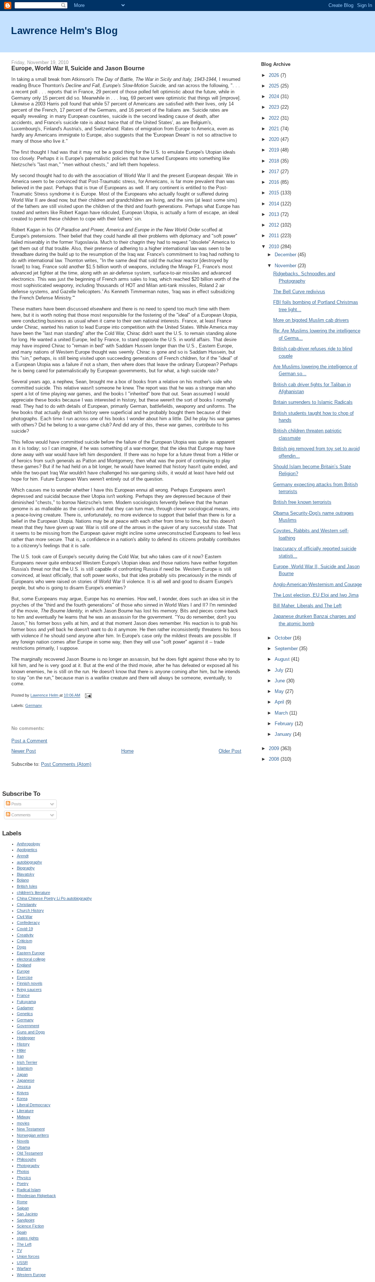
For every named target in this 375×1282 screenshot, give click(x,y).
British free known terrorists (302, 502)
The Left (24, 1244)
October (284, 638)
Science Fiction (30, 1226)
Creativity (25, 935)
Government (28, 1026)
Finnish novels (29, 983)
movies (23, 1123)
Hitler (21, 1050)
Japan (22, 1074)
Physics (24, 1177)
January (284, 734)
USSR (22, 1262)
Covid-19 (25, 929)
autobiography (29, 862)
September (287, 648)
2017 (275, 171)
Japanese (25, 1080)
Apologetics (27, 849)
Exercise (25, 977)
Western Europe (31, 1274)
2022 (275, 118)
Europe (23, 971)
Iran (20, 1056)
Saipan (23, 1208)
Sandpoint (25, 1220)
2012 (275, 225)
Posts (16, 804)
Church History (30, 910)
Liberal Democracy (34, 1105)
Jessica (24, 1086)
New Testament (31, 1129)
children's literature (33, 892)
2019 (275, 150)
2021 (275, 128)
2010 (275, 246)
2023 (275, 107)
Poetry (23, 1183)
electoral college (31, 959)
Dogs (21, 947)
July (280, 670)
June (280, 680)
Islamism (25, 1068)
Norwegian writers (33, 1135)
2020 (275, 139)
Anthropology (28, 844)
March (282, 713)
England (24, 965)
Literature (25, 1110)
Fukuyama (26, 1001)
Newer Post (23, 751)
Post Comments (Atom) (66, 764)
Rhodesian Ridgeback (36, 1195)
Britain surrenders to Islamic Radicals (313, 402)
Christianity (27, 904)
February (285, 723)
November (286, 265)
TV (19, 1250)
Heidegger (26, 1038)
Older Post (230, 751)
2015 (275, 192)
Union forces (28, 1256)
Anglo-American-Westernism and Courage (317, 584)
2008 (275, 759)
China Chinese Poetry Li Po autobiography (54, 898)
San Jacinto (27, 1214)
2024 (275, 96)
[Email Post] (87, 695)
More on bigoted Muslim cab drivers (311, 320)
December (286, 254)
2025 (275, 86)
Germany (33, 705)
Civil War (25, 916)
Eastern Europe (31, 953)
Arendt (23, 856)
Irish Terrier (27, 1062)
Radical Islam (29, 1190)
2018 (275, 161)
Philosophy (26, 1159)
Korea (22, 1098)
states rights (28, 1238)
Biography (26, 868)
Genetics (25, 1013)
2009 (275, 748)
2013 (275, 214)
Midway (23, 1117)
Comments (20, 815)
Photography (28, 1165)
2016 (275, 182)
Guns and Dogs (31, 1032)
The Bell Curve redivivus (299, 291)
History (23, 1044)
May (280, 691)
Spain (22, 1232)
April (280, 702)
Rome (22, 1202)
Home (127, 751)
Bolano (23, 880)
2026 (275, 75)
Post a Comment (29, 741)
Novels (23, 1141)
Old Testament (30, 1153)
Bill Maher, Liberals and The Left (307, 605)
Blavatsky (25, 874)
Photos (23, 1171)
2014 (275, 203)
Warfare (24, 1268)
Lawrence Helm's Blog (64, 30)
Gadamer (25, 1008)
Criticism (24, 941)
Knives (23, 1093)
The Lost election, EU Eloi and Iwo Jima (316, 595)
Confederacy (28, 922)
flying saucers (29, 989)
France (23, 995)
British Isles (27, 886)
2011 (275, 235)
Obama (23, 1147)
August (283, 659)
